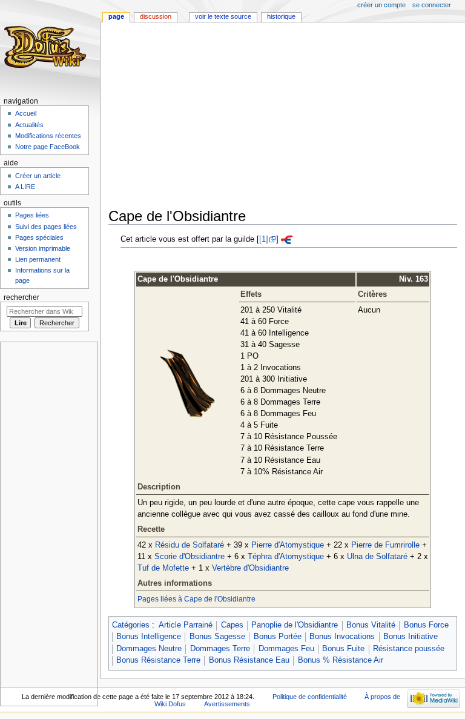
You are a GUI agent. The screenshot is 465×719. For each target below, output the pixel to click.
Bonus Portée (278, 636)
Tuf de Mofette (163, 568)
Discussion (155, 16)
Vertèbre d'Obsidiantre (250, 568)
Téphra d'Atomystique (286, 556)
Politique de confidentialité (309, 696)
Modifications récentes (48, 135)
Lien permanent (38, 259)
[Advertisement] (286, 116)
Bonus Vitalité (370, 625)
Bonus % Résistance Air (340, 660)
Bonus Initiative (410, 636)
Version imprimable (42, 248)
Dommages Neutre (149, 648)
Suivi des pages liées (46, 226)
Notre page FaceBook (47, 146)
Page (116, 16)
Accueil (25, 113)
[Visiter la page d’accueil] (47, 47)
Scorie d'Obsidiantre (189, 556)
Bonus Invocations (342, 636)
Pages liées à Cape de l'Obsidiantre (196, 599)
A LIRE (25, 186)
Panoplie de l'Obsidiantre (294, 625)
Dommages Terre (220, 648)
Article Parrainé (186, 625)
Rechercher (21, 297)
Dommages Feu (286, 648)
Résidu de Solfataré (189, 545)
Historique (281, 16)
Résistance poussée (408, 648)
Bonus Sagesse (217, 636)
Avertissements (227, 703)
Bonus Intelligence (148, 636)
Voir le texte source (223, 16)
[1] (263, 239)
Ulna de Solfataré (377, 556)
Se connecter (431, 4)
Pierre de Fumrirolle (385, 545)
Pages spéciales (39, 237)
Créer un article (38, 175)
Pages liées (32, 215)
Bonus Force (426, 625)
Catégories (131, 625)
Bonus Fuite (343, 648)
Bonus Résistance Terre (158, 660)
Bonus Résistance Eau (249, 660)
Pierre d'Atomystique (287, 545)
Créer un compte (381, 4)
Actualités (29, 124)
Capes (232, 625)
